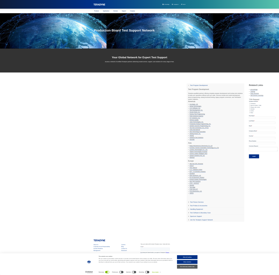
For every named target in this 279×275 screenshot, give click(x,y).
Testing (192, 135)
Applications (106, 11)
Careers (123, 244)
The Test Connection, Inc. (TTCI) (199, 127)
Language (176, 4)
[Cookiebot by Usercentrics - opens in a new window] (89, 272)
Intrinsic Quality (194, 120)
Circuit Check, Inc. (195, 112)
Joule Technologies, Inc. (197, 122)
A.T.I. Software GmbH (196, 169)
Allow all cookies (187, 257)
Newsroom (124, 250)
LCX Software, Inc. (195, 108)
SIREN (192, 193)
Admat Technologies (195, 106)
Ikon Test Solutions (195, 181)
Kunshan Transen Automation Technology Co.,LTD (204, 147)
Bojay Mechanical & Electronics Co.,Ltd (201, 145)
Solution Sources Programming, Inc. (200, 125)
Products (96, 11)
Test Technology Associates (198, 131)
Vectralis (192, 139)
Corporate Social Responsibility (102, 246)
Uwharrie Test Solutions (196, 137)
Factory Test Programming (197, 114)
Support (124, 11)
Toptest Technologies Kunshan (198, 151)
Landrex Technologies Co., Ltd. (199, 149)
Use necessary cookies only (187, 266)
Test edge (192, 187)
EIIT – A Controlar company (198, 171)
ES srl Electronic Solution (197, 177)
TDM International (195, 129)
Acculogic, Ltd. (194, 104)
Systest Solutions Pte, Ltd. (197, 155)
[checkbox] (262, 107)
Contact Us (124, 248)
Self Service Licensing (256, 95)
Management (97, 250)
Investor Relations (98, 248)
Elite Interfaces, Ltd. (195, 175)
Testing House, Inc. (195, 133)
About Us (96, 244)
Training (252, 91)
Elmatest (192, 173)
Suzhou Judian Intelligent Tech (198, 153)
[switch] (121, 272)
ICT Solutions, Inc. (195, 118)
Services (115, 11)
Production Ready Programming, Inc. (200, 124)
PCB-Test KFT (194, 189)
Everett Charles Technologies (198, 179)
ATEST (192, 165)
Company (132, 11)
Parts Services (254, 93)
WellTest (192, 157)
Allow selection (187, 262)
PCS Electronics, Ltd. (196, 191)
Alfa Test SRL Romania (196, 163)
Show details (155, 272)
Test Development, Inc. (196, 110)
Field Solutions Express (196, 116)
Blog (122, 246)
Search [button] (184, 4)
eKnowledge (166, 4)
